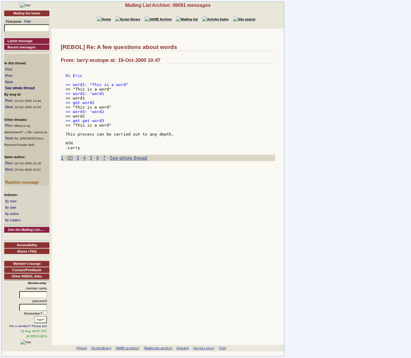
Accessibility (27, 245)
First (8, 69)
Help (27, 21)
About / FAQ (27, 251)
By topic (11, 201)
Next (9, 82)
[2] (70, 158)
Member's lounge (27, 263)
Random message (22, 182)
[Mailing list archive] (158, 348)
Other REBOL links (27, 276)
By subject (12, 220)
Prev (9, 76)
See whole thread (20, 88)
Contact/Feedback (26, 270)
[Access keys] (203, 348)
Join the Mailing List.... (25, 229)
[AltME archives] (127, 348)
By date (10, 207)
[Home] (25, 5)
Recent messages (22, 47)
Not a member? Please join (28, 326)
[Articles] (182, 348)
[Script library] (101, 348)
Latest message (20, 41)
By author (12, 214)
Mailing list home (26, 13)
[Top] (222, 348)
